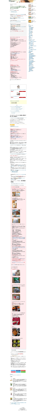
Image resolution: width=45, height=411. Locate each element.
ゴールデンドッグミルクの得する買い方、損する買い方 (16, 109)
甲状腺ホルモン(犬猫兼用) (31, 58)
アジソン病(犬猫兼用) (31, 53)
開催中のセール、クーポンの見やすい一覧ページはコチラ (17, 137)
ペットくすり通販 (14, 264)
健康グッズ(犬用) (30, 31)
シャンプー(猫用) (30, 34)
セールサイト (22, 262)
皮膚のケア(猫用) (30, 51)
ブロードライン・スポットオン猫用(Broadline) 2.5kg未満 (19, 238)
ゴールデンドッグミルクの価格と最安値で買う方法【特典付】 (16, 106)
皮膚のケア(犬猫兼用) (31, 43)
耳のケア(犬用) (30, 33)
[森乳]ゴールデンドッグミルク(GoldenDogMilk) (20, 14)
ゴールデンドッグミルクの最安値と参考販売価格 (15, 107)
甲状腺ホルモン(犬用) (31, 64)
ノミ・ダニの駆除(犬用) (31, 44)
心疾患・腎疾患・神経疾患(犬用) (31, 61)
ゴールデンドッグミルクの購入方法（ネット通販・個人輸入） (17, 108)
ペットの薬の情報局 (11, 1)
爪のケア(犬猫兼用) (30, 28)
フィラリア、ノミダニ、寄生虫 (31, 39)
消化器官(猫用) (30, 69)
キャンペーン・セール (30, 25)
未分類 (29, 71)
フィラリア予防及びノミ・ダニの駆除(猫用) (32, 49)
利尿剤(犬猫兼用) (30, 54)
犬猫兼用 (29, 26)
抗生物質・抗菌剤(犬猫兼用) (31, 56)
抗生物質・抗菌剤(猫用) (31, 68)
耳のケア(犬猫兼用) (30, 29)
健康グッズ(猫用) (30, 35)
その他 (29, 36)
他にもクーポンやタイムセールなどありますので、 (16, 262)
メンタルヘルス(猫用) (31, 66)
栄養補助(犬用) (11, 374)
